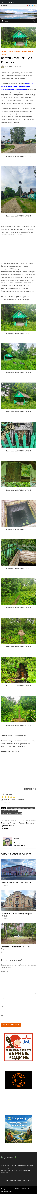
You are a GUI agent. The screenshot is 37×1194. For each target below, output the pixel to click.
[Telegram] (32, 6)
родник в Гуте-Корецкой (9, 811)
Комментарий (6, 971)
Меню (6, 21)
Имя (3, 998)
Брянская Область (7, 51)
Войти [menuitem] (2, 2)
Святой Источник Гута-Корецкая (12, 813)
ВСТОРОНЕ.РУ (21, 1189)
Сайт (2, 1015)
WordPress (4, 1191)
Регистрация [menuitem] (10, 2)
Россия (3, 54)
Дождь (10, 66)
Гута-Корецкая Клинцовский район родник (20, 808)
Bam (10, 1191)
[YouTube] (27, 6)
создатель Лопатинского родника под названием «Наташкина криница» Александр (17, 86)
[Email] (35, 6)
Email (3, 1006)
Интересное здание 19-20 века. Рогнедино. (17, 883)
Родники (31, 51)
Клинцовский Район (20, 51)
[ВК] (30, 6)
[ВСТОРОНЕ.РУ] (18, 14)
